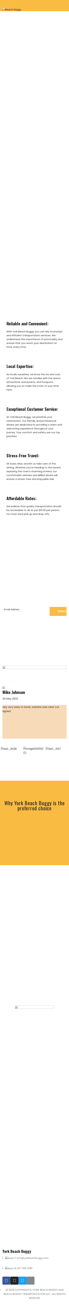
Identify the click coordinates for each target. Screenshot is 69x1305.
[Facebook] (6, 1281)
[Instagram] (14, 1281)
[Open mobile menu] (65, 5)
